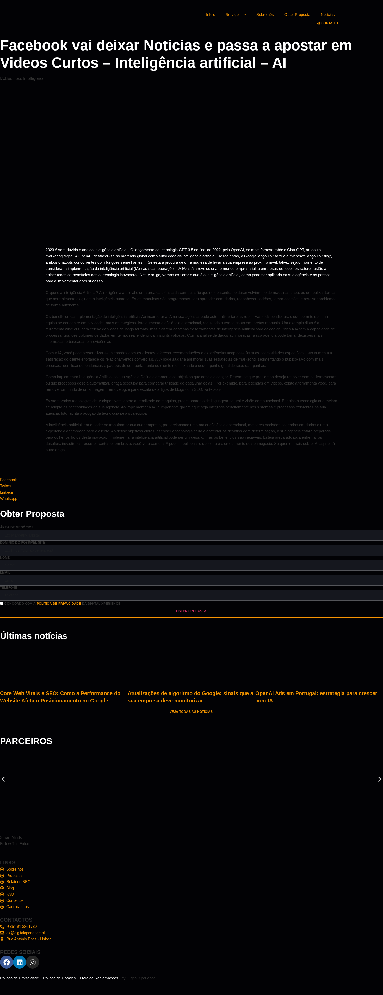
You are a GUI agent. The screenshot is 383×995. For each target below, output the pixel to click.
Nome (5, 557)
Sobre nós (265, 14)
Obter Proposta (297, 14)
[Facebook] (6, 962)
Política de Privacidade (19, 978)
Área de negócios (16, 527)
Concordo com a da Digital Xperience (62, 604)
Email (5, 572)
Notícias (328, 14)
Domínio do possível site (22, 542)
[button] (3, 779)
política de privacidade (59, 604)
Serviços (233, 14)
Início (210, 14)
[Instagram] (32, 962)
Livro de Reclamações (99, 978)
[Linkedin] (19, 962)
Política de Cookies (59, 978)
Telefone (8, 587)
